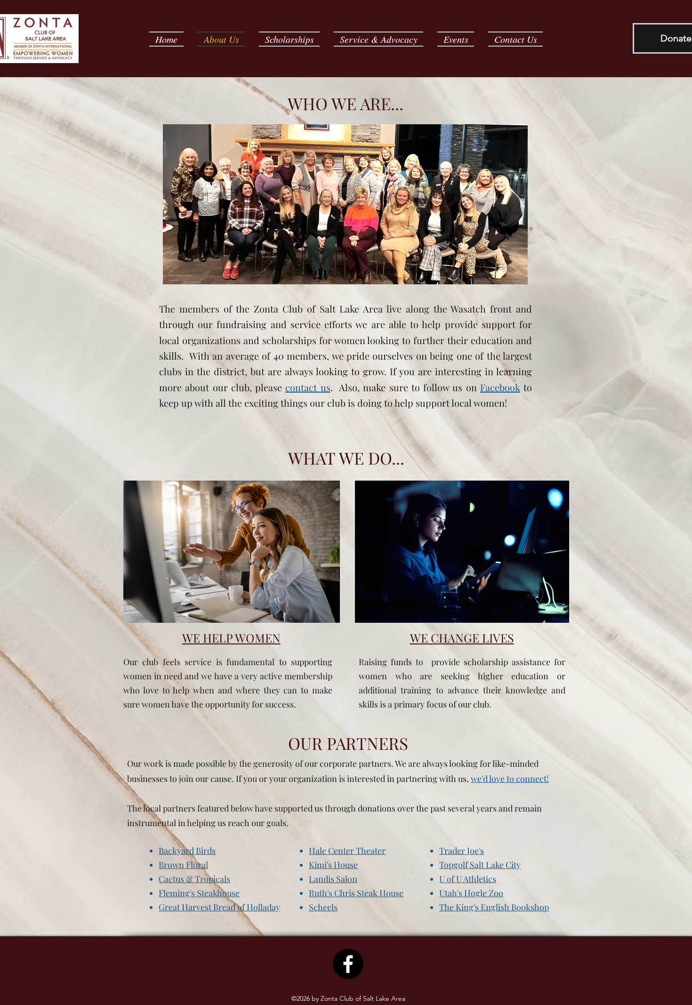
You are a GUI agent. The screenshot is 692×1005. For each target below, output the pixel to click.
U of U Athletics (467, 878)
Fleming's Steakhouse (199, 893)
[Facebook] (348, 964)
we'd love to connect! (510, 778)
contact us (307, 387)
